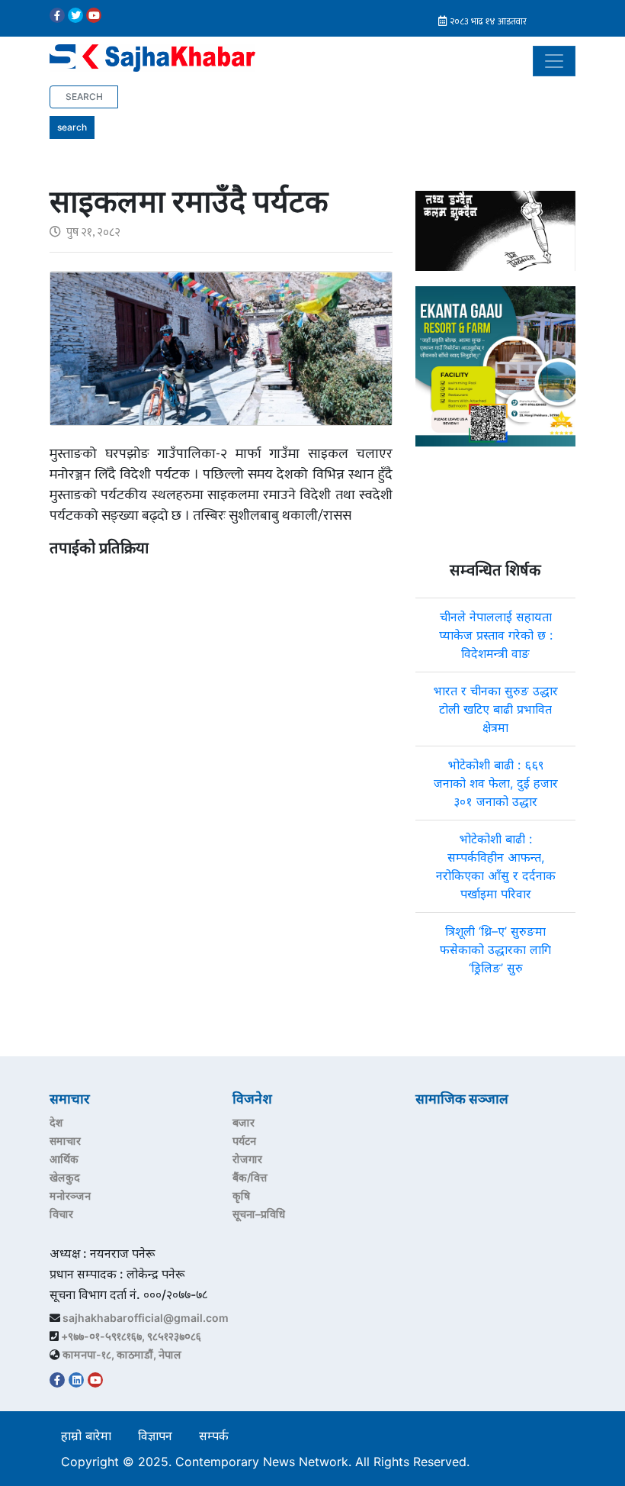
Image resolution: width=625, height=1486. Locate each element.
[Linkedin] (76, 1380)
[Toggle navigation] (554, 61)
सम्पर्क (214, 1435)
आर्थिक (64, 1158)
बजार (243, 1122)
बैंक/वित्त (250, 1177)
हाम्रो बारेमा (86, 1435)
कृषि (241, 1195)
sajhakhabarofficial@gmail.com (145, 1317)
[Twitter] (75, 15)
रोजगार (247, 1158)
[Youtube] (93, 15)
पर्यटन (244, 1140)
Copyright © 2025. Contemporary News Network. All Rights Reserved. (269, 1461)
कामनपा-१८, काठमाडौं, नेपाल (121, 1354)
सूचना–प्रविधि (258, 1213)
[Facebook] (57, 15)
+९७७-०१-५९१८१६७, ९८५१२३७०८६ (131, 1336)
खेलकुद (65, 1177)
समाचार (65, 1140)
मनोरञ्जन (70, 1195)
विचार (61, 1213)
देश (56, 1122)
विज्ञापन (155, 1435)
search (72, 127)
